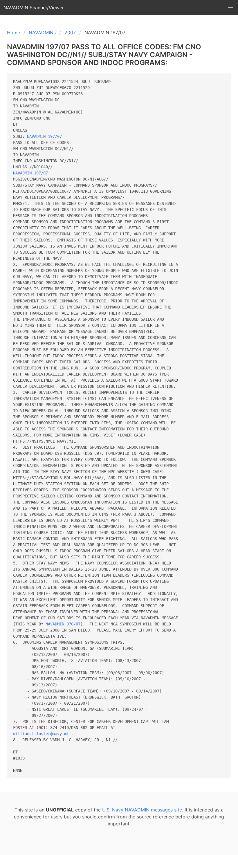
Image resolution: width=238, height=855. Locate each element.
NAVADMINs (42, 32)
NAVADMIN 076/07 (63, 624)
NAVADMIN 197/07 (44, 136)
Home (13, 32)
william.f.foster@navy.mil (42, 733)
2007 (70, 32)
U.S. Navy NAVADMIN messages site (142, 810)
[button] (230, 7)
